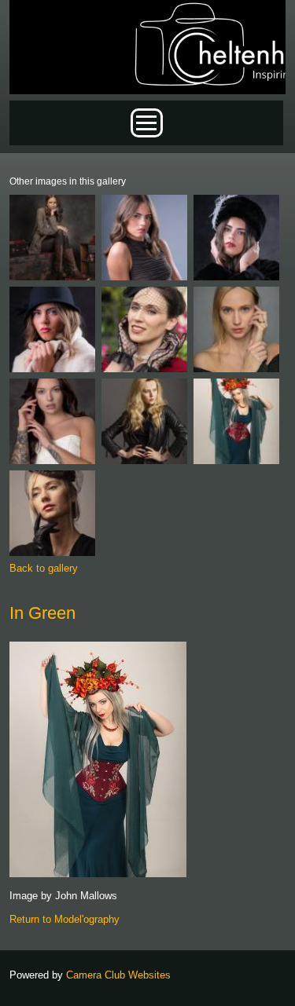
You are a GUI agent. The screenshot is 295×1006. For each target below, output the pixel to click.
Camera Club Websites (118, 975)
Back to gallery (43, 568)
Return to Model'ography (64, 919)
